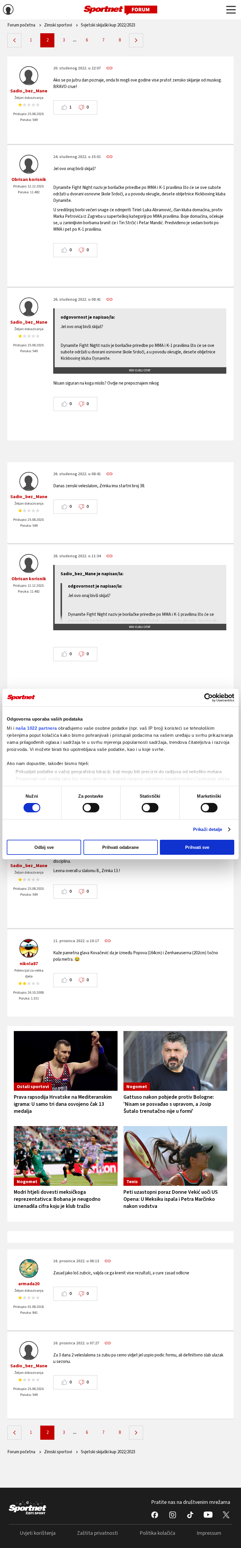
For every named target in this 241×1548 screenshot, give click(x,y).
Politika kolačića (157, 1533)
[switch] (91, 807)
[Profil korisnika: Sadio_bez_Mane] (28, 75)
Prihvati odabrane (120, 847)
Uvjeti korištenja (38, 1533)
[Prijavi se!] (8, 10)
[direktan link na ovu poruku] (109, 68)
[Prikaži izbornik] (231, 10)
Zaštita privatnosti (97, 1533)
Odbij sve (44, 847)
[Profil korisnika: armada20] (28, 1268)
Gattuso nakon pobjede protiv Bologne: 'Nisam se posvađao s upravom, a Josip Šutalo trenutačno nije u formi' (168, 1104)
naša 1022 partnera (36, 728)
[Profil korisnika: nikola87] (28, 948)
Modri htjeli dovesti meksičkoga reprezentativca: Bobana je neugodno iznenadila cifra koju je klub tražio (57, 1199)
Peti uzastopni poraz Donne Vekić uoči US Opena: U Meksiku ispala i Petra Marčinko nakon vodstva (170, 1199)
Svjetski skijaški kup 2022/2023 (108, 25)
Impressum (209, 1533)
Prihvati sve (197, 847)
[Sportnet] (120, 10)
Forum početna (21, 25)
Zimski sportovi (58, 25)
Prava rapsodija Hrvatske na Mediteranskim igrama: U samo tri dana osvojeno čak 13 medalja (63, 1104)
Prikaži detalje (207, 829)
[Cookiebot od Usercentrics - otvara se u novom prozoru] (208, 697)
